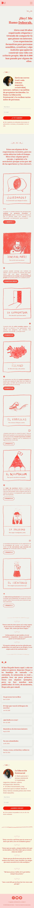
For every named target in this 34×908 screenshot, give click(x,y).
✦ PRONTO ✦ (9, 605)
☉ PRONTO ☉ (9, 552)
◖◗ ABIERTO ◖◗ (9, 222)
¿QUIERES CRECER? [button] (17, 808)
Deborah (24, 23)
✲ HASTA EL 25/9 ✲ (11, 281)
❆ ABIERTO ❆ (9, 388)
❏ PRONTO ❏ (9, 444)
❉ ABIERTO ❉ (9, 335)
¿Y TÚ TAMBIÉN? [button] (17, 118)
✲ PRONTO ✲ (9, 498)
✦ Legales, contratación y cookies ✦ (17, 902)
